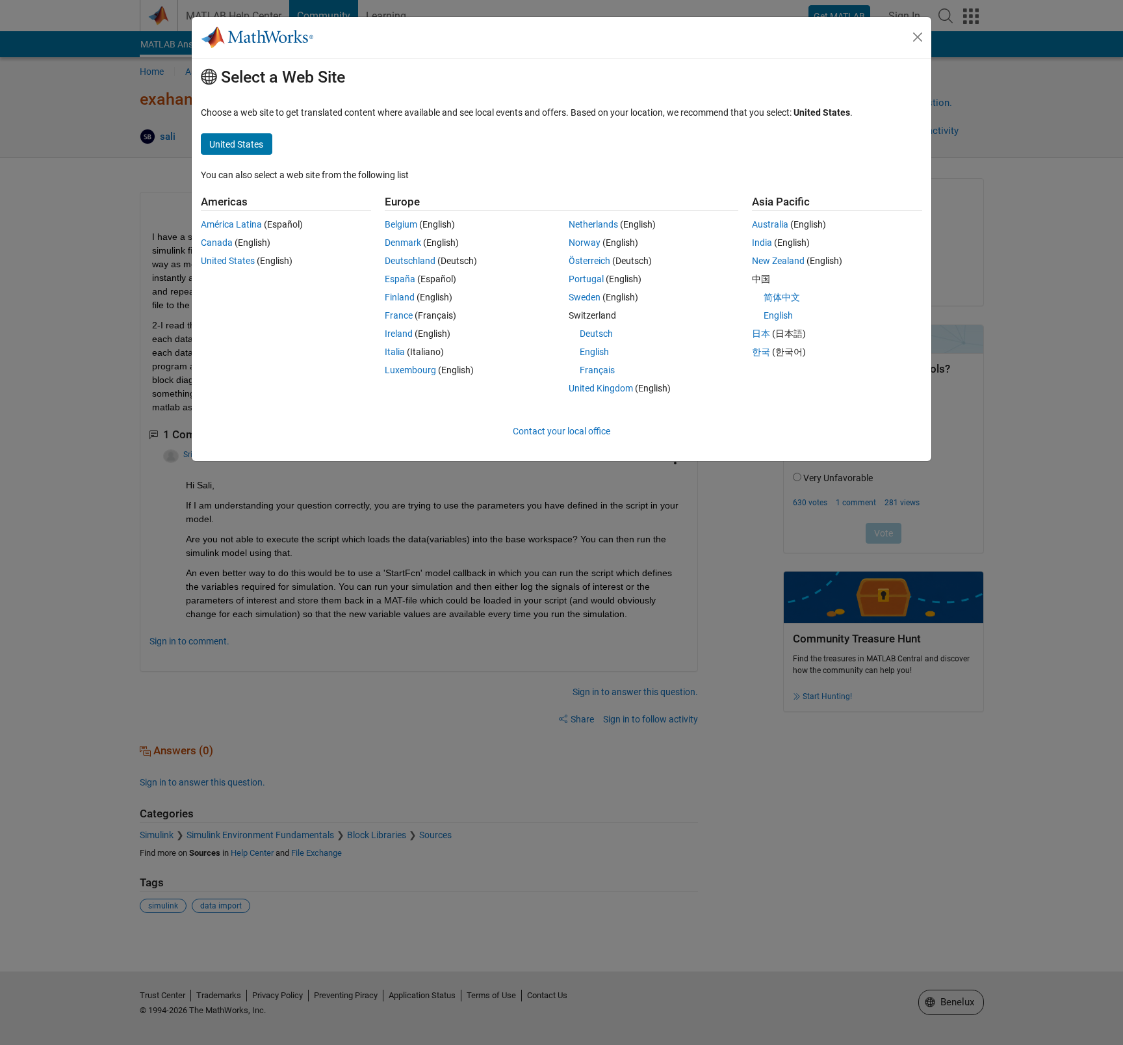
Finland (400, 297)
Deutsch (596, 333)
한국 (761, 352)
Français (597, 370)
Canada (217, 242)
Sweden (584, 297)
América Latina (231, 224)
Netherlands (593, 224)
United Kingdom (601, 388)
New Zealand (778, 261)
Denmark (403, 242)
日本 (761, 333)
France (399, 315)
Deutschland (410, 261)
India (762, 242)
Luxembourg (410, 370)
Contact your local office (561, 431)
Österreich (589, 261)
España (400, 279)
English (594, 352)
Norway (584, 242)
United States (228, 261)
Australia (770, 224)
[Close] (918, 37)
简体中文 (782, 297)
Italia (395, 352)
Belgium (401, 224)
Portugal (586, 279)
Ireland (399, 333)
